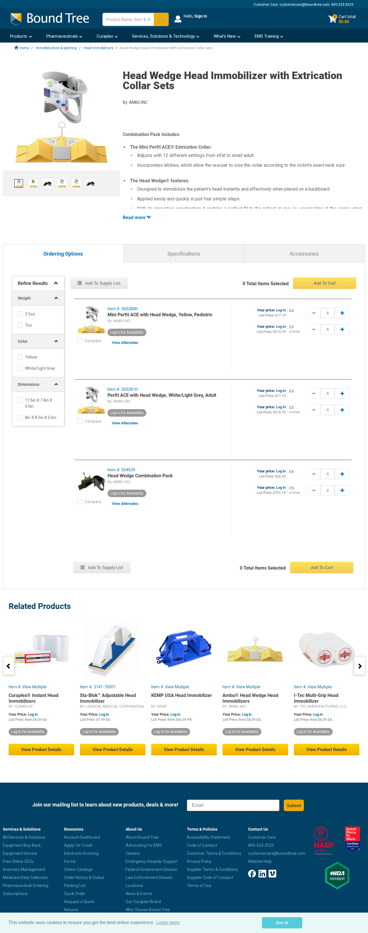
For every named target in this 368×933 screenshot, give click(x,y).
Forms (70, 861)
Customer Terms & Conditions (214, 853)
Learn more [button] (168, 922)
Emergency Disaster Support (152, 861)
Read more (135, 217)
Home (24, 48)
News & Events (139, 893)
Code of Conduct (202, 845)
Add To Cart (325, 283)
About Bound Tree (142, 837)
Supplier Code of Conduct (210, 877)
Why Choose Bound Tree (148, 909)
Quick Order (74, 893)
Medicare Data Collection (25, 877)
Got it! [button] (282, 922)
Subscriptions (15, 893)
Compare (93, 340)
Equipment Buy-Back (22, 845)
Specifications (183, 254)
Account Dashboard (82, 837)
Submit (294, 805)
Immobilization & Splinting (56, 48)
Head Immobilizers (99, 48)
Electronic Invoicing (81, 853)
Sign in (200, 16)
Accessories (304, 254)
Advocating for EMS (144, 845)
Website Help (260, 861)
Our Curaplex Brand (143, 901)
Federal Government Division (151, 869)
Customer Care (262, 837)
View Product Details (41, 749)
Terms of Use (199, 885)
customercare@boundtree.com (304, 5)
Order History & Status (84, 877)
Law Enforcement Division (149, 877)
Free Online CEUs (18, 861)
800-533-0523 (261, 845)
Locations (134, 885)
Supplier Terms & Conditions (212, 869)
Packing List (75, 885)
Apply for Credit (78, 845)
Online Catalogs (78, 869)
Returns (71, 909)
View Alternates (125, 342)
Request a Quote (79, 901)
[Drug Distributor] (322, 841)
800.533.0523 (342, 5)
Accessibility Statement (208, 837)
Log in (281, 310)
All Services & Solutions (24, 837)
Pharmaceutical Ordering (25, 885)
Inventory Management (24, 869)
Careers (133, 853)
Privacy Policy (199, 861)
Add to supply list (102, 283)
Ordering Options (63, 254)
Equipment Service (20, 853)
